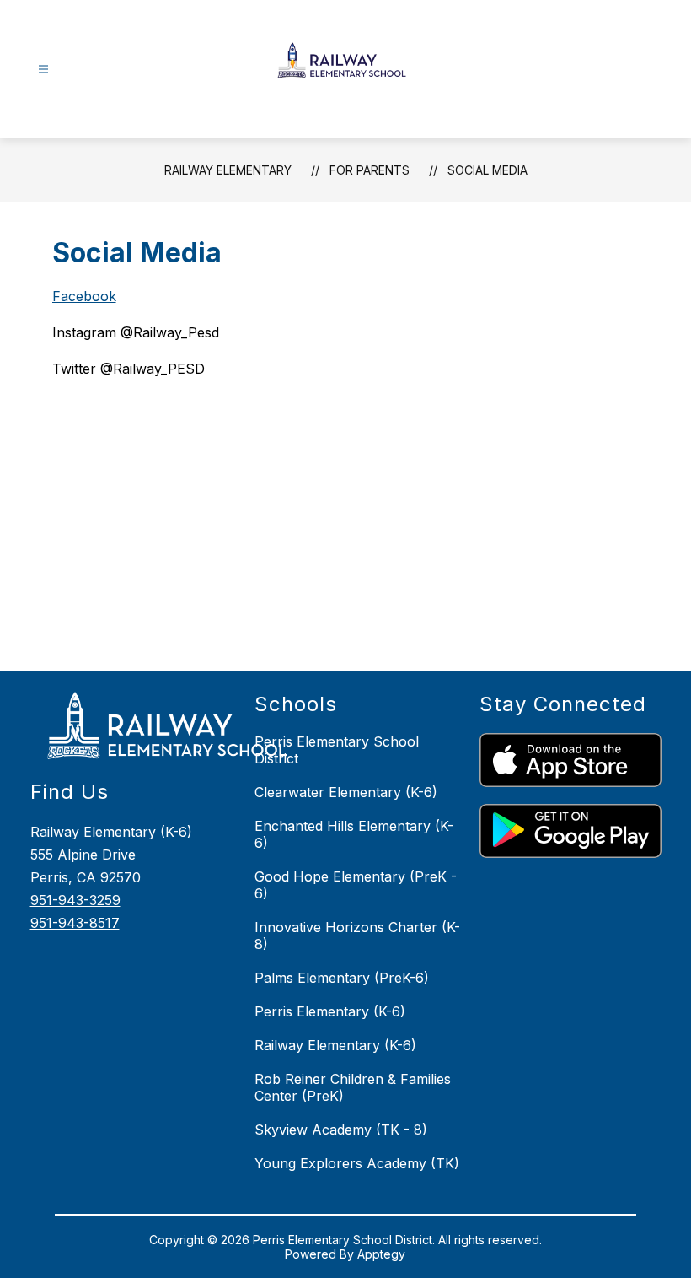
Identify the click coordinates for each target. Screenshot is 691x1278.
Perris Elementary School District (336, 750)
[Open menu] (43, 69)
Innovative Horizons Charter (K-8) (357, 935)
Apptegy (381, 1254)
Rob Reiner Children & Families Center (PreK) (352, 1087)
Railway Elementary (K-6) (335, 1045)
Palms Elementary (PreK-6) (341, 977)
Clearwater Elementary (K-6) (345, 792)
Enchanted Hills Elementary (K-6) (353, 834)
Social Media (487, 170)
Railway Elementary (228, 170)
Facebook (84, 296)
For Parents (369, 170)
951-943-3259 (75, 900)
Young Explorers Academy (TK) (356, 1163)
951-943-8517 (75, 922)
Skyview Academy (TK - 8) (340, 1129)
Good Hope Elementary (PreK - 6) (355, 885)
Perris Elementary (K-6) (329, 1011)
